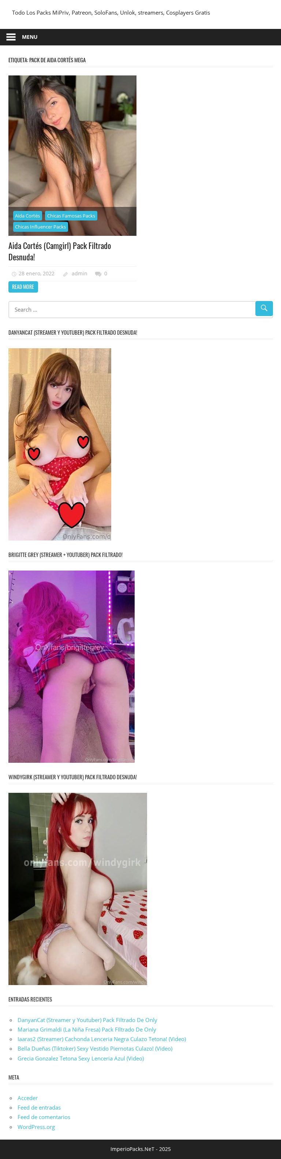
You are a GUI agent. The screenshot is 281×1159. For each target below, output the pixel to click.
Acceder (28, 1098)
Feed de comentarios (44, 1117)
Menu (30, 36)
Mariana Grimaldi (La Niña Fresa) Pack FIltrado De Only (87, 1029)
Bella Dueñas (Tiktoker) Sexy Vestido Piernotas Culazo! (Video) (95, 1048)
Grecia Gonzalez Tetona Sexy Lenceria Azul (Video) (81, 1058)
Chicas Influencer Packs (40, 226)
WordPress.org (36, 1126)
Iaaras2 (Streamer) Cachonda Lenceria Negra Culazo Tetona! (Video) (102, 1039)
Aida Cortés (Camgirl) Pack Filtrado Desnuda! (59, 251)
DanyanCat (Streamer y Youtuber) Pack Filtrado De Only (87, 1020)
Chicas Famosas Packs (71, 215)
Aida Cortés (27, 215)
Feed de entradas (39, 1107)
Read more (23, 286)
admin (79, 273)
